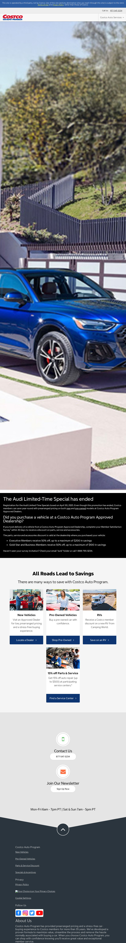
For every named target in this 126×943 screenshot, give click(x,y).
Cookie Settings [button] (23, 898)
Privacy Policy (58, 5)
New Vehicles (21, 852)
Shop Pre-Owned (62, 640)
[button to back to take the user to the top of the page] (63, 829)
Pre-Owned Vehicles (25, 859)
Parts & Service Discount (27, 865)
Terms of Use (43, 5)
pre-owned (80, 508)
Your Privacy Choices (44, 891)
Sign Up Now (63, 789)
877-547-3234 (116, 10)
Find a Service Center (62, 698)
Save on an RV (98, 640)
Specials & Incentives (25, 872)
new (69, 508)
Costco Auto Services (111, 17)
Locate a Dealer (25, 640)
